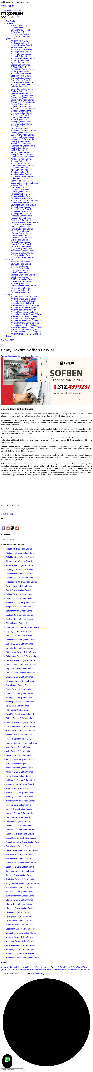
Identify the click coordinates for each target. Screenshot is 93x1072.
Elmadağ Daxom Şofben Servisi (19, 677)
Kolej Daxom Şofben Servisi (18, 788)
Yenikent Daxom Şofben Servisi (19, 937)
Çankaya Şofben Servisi (21, 91)
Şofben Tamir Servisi (19, 32)
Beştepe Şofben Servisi (21, 76)
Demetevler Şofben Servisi (22, 100)
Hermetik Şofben (50, 967)
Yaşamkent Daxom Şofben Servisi (20, 929)
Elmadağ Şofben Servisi (21, 111)
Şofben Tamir (76, 967)
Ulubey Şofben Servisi (20, 235)
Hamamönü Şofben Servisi (22, 137)
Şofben (39, 967)
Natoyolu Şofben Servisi (21, 185)
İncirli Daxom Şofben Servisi (18, 751)
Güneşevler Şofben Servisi (22, 135)
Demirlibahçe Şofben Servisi (23, 102)
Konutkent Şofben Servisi (21, 172)
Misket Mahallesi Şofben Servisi (24, 183)
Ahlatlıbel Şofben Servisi (21, 45)
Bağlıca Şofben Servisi (20, 65)
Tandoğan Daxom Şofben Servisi (20, 871)
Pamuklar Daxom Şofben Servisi (20, 830)
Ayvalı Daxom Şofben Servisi (18, 590)
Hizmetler (10, 23)
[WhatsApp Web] (7, 1061)
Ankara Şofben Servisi (20, 41)
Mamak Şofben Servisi (20, 181)
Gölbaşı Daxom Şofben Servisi (19, 718)
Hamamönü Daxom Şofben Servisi (21, 726)
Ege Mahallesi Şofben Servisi (23, 109)
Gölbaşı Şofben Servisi (20, 133)
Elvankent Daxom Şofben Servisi (20, 681)
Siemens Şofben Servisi (21, 284)
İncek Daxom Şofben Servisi (18, 747)
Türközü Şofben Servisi (21, 225)
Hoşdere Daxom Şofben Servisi (19, 739)
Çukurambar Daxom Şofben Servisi (21, 656)
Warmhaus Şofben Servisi (22, 292)
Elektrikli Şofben (15, 969)
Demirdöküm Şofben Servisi (23, 275)
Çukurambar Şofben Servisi (22, 98)
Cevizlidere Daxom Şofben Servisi (20, 640)
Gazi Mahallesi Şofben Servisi (24, 130)
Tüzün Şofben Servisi (20, 231)
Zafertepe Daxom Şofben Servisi (20, 954)
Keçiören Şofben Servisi (21, 161)
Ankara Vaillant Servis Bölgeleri (24, 329)
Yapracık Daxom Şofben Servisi (19, 925)
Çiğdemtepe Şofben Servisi (22, 96)
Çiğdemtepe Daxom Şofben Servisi (21, 652)
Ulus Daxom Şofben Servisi (18, 912)
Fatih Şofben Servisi (19, 128)
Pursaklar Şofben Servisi (21, 196)
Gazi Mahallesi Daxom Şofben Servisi (22, 714)
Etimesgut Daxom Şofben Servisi (20, 702)
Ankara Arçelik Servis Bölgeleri (24, 297)
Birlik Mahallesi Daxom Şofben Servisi (22, 627)
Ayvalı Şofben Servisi (20, 63)
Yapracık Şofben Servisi (21, 246)
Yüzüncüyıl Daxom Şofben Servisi (20, 949)
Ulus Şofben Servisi (19, 240)
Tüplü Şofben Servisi (20, 34)
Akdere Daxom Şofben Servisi (19, 561)
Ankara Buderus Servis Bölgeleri (25, 305)
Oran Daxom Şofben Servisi (18, 817)
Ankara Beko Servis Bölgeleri (23, 303)
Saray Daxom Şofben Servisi (18, 846)
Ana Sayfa (10, 21)
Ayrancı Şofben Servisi (20, 61)
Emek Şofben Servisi (20, 115)
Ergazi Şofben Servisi (20, 117)
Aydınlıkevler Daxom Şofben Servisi (21, 582)
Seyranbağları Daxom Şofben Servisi (22, 850)
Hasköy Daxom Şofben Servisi (19, 735)
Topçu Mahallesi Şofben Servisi (24, 222)
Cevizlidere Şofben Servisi (22, 89)
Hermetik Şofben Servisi (21, 26)
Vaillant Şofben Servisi (20, 288)
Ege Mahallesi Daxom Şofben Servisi (22, 673)
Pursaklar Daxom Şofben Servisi (20, 834)
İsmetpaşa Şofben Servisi (22, 155)
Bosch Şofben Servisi (20, 268)
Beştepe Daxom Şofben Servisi (19, 615)
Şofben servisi (35, 969)
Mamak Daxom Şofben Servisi (19, 809)
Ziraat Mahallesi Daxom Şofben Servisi (22, 958)
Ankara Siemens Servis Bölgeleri (25, 325)
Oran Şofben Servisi (19, 187)
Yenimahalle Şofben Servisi (23, 251)
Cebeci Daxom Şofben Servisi (19, 636)
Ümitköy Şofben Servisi (21, 244)
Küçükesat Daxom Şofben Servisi (20, 801)
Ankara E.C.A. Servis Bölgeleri (24, 319)
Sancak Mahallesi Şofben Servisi (25, 200)
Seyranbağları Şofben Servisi (23, 205)
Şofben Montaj (64, 967)
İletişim (9, 336)
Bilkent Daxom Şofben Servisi (18, 623)
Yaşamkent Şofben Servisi (22, 249)
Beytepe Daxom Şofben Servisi (19, 619)
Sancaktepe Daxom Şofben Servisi (21, 838)
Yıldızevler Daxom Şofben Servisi (20, 945)
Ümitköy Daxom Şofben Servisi (19, 921)
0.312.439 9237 (7, 340)
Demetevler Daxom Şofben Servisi (20, 660)
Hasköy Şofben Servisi (20, 141)
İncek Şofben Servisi (19, 148)
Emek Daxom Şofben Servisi (18, 685)
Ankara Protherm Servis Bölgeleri (25, 323)
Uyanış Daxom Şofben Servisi (19, 916)
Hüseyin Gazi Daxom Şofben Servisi (21, 743)
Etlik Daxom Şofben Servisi (17, 706)
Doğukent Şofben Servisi (21, 106)
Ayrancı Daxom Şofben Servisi (19, 586)
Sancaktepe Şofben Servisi (22, 198)
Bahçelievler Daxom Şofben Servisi (21, 603)
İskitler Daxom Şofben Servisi (18, 755)
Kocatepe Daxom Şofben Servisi (20, 784)
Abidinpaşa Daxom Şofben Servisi (20, 553)
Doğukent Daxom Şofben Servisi (20, 669)
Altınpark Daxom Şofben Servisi (19, 578)
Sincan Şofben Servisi (20, 207)
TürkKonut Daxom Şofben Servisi (20, 896)
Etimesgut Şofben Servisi (21, 124)
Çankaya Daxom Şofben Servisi (19, 644)
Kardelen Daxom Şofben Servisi (19, 768)
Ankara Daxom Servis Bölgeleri (24, 312)
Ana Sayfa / (6, 356)
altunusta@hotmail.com (11, 10)
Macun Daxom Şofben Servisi (18, 805)
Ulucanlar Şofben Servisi (21, 238)
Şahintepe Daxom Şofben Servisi (20, 867)
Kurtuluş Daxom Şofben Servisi (19, 797)
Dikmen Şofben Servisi (20, 104)
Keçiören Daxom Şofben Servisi (19, 772)
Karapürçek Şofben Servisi (22, 157)
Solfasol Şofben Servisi (21, 209)
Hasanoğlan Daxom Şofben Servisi (21, 731)
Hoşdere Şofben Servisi (21, 144)
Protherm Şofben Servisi (21, 281)
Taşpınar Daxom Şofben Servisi (19, 875)
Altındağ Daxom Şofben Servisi (19, 569)
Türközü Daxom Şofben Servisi (19, 888)
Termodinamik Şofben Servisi (23, 286)
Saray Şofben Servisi (20, 203)
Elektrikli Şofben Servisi (21, 36)
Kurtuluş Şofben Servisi (21, 174)
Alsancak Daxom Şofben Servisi (20, 565)
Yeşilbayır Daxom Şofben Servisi (20, 941)
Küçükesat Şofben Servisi (22, 176)
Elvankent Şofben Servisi (21, 113)
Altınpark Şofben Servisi (21, 56)
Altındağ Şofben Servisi (21, 52)
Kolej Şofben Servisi (19, 170)
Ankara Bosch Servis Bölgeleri (24, 308)
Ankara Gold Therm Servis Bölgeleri (26, 321)
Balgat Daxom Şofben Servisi (18, 607)
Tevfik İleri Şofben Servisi (21, 220)
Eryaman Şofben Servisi (21, 120)
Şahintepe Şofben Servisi (22, 214)
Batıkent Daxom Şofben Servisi (19, 611)
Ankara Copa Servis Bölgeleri (23, 310)
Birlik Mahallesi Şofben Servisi (24, 82)
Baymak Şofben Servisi (21, 264)
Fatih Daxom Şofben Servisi (18, 710)
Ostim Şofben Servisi (20, 190)
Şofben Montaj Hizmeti (20, 30)
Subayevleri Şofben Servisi (22, 211)
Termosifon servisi (69, 969)
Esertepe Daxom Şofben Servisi (19, 698)
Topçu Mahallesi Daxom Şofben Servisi (23, 883)
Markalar (9, 259)
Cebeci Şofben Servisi (20, 87)
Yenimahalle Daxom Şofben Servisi (21, 933)
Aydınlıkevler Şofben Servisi (23, 58)
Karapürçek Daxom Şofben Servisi (20, 764)
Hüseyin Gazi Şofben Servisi (23, 146)
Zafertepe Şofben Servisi (21, 255)
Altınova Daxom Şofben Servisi (19, 574)
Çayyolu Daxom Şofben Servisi (19, 648)
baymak (25, 969)
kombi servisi (6, 967)
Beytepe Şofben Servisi (21, 78)
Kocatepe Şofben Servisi (21, 168)
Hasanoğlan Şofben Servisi (22, 139)
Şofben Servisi (17, 28)
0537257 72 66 (7, 6)
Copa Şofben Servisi (19, 270)
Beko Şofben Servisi (19, 266)
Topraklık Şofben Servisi (21, 227)
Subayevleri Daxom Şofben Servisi (21, 863)
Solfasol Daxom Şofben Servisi (19, 859)
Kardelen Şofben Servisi (21, 159)
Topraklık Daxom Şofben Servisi (19, 892)
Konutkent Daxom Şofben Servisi (20, 793)
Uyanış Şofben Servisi (20, 242)
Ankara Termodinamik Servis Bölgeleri (27, 327)
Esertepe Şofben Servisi (21, 122)
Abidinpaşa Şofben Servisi (22, 43)
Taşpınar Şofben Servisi (21, 218)
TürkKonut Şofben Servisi (22, 229)
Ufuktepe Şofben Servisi (21, 233)
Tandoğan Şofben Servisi (21, 216)
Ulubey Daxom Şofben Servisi (19, 904)
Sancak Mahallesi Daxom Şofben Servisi (23, 842)
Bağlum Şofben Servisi (20, 67)
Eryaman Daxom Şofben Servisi (19, 693)
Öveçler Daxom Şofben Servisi (19, 826)
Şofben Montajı (83, 969)
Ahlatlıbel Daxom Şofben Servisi (20, 557)
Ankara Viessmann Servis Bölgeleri (26, 332)
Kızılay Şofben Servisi (20, 163)
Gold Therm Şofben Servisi (22, 279)
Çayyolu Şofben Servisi (21, 93)
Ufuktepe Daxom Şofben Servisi (19, 900)
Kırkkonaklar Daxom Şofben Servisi (21, 780)
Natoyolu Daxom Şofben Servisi (19, 813)
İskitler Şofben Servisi (20, 152)
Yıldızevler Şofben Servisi (22, 257)
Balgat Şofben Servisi (20, 71)
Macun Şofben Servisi (20, 179)
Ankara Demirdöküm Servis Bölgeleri (27, 314)
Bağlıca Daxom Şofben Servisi (19, 594)
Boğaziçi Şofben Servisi (21, 85)
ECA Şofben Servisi (19, 277)
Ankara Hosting (37, 974)
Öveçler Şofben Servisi (20, 192)
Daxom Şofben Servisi (20, 273)
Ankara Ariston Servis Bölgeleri (24, 316)
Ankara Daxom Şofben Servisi (19, 549)
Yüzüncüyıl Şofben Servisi (22, 253)
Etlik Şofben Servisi (19, 126)
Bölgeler (9, 294)
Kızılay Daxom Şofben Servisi (18, 776)
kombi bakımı (18, 967)
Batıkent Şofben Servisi (21, 74)
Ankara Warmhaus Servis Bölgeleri (26, 334)
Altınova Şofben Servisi (21, 54)
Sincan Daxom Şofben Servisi (19, 854)
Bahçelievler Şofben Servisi (23, 69)
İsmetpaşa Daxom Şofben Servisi (20, 759)
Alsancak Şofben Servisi (21, 50)
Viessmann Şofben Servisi (22, 290)
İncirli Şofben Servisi (19, 150)
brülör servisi (30, 967)
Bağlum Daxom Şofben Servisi (19, 598)
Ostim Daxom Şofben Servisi (18, 821)
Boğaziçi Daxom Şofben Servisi (19, 631)
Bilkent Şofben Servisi (20, 80)
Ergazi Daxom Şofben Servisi (18, 689)
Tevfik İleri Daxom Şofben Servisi (20, 879)
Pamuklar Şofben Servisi (21, 194)
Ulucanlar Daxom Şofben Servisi (20, 908)
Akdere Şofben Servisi (20, 47)
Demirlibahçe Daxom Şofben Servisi (21, 664)
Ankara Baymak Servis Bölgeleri (25, 299)
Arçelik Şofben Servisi (20, 262)
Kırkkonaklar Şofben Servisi (23, 165)
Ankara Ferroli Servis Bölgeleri (24, 301)
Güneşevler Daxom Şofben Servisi (20, 722)
